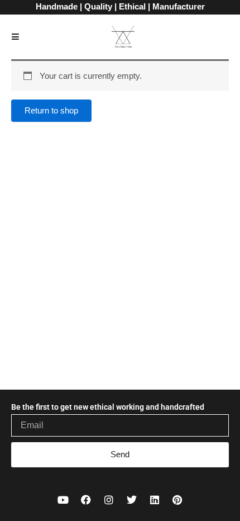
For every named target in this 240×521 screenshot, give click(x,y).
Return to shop (51, 110)
